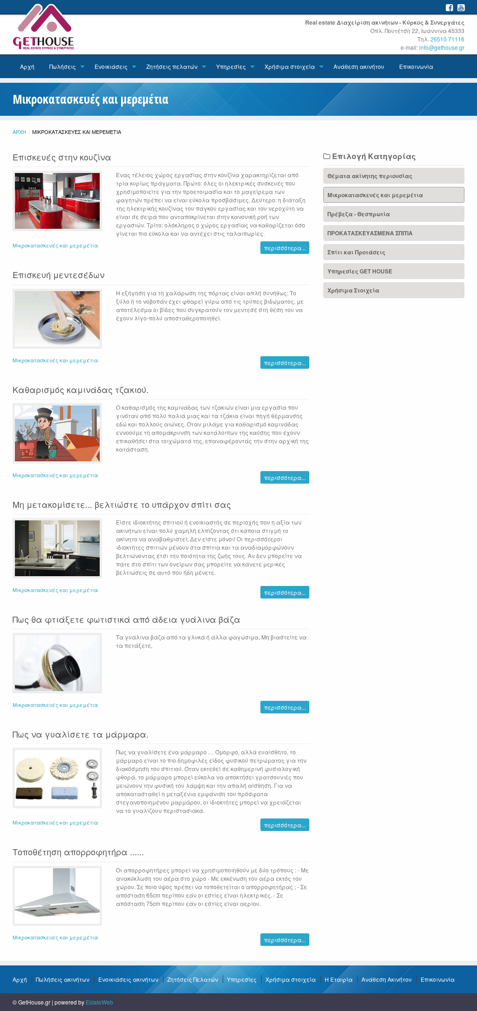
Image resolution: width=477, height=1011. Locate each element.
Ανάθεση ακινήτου (359, 66)
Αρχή (27, 66)
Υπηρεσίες (231, 66)
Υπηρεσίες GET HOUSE (359, 271)
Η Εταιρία (339, 979)
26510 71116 (447, 39)
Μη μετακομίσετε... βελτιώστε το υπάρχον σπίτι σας (122, 504)
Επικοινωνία (416, 66)
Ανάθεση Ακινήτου (386, 979)
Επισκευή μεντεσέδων (58, 274)
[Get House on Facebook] (449, 7)
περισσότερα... (285, 248)
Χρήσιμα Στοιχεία (353, 290)
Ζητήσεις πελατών (172, 66)
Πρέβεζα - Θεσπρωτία (358, 214)
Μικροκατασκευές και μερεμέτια (55, 245)
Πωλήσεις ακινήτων (62, 979)
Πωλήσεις (62, 66)
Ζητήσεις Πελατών (192, 979)
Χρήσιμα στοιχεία (290, 66)
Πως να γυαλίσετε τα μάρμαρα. (81, 734)
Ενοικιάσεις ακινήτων (128, 979)
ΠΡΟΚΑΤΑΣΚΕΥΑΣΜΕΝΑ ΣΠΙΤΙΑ (370, 233)
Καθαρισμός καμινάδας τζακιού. (81, 389)
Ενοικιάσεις (111, 66)
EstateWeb (99, 1002)
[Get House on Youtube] (460, 7)
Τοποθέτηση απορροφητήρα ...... (78, 851)
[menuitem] (27, 66)
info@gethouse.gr (441, 47)
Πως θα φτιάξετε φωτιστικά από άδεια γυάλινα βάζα (126, 619)
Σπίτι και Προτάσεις (356, 252)
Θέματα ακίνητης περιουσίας (369, 176)
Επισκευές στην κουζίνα (62, 157)
